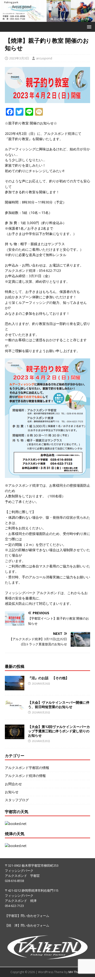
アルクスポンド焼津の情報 (25, 775)
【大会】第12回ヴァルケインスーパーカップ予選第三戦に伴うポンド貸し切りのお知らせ (59, 731)
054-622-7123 (14, 906)
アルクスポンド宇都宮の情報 (27, 767)
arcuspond (44, 58)
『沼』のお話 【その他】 (48, 678)
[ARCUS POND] (47, 19)
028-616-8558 (14, 881)
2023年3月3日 (19, 58)
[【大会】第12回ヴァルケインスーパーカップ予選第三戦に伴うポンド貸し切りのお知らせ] (14, 736)
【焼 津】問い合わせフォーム (27, 925)
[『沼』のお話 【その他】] (14, 687)
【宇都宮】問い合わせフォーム (27, 915)
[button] (88, 26)
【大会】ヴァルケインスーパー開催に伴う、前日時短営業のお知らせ (58, 704)
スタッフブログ (17, 800)
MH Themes (76, 972)
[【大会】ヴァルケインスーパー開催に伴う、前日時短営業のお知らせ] (14, 707)
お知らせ (12, 792)
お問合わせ (13, 784)
